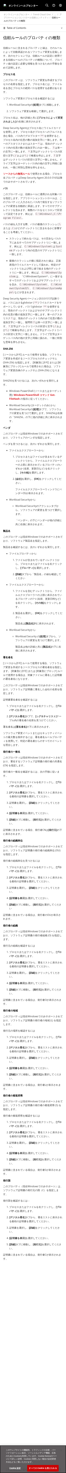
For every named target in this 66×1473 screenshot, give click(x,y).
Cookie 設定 (15, 1468)
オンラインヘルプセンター (16, 14)
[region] (33, 1459)
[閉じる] (61, 1450)
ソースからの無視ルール (16, 173)
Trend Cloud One (42, 14)
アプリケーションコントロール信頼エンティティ (33, 16)
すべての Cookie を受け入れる (43, 1468)
